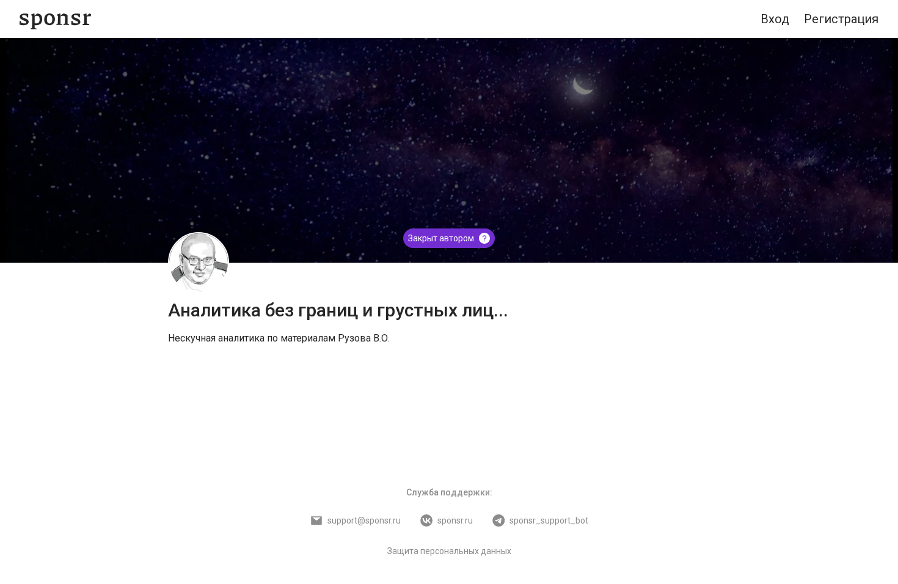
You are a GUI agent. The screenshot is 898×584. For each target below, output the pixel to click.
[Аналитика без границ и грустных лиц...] (198, 262)
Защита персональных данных (449, 551)
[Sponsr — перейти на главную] (55, 19)
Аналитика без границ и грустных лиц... (338, 310)
